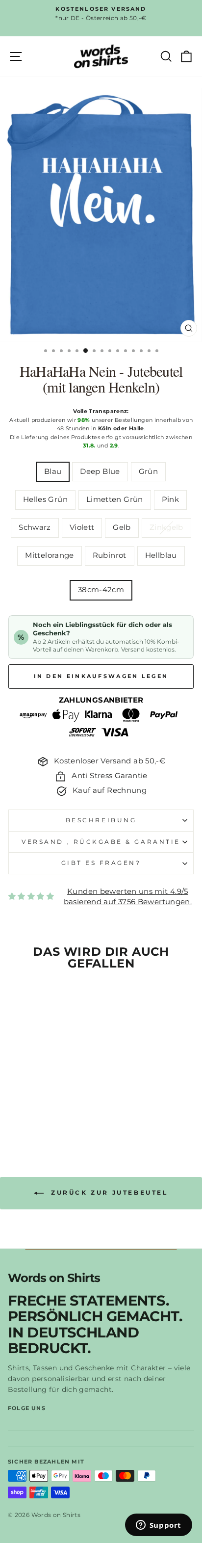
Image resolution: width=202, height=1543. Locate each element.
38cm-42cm (101, 589)
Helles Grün (45, 499)
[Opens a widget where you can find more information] (158, 1526)
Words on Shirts (54, 1278)
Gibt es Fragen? (101, 863)
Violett (82, 527)
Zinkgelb (166, 527)
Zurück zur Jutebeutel (108, 1192)
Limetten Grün (114, 499)
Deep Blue (100, 471)
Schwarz (35, 527)
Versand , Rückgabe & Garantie (101, 841)
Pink (170, 499)
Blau (52, 471)
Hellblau (161, 555)
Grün (148, 471)
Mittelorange (49, 555)
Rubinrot (109, 555)
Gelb (121, 527)
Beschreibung (101, 820)
